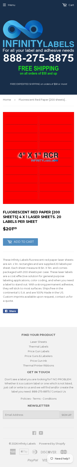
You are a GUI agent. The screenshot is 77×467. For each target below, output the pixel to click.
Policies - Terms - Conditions (38, 398)
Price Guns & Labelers (38, 356)
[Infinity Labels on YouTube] (41, 433)
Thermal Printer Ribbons (38, 365)
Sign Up (66, 414)
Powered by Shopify (52, 443)
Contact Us (59, 391)
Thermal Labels (38, 346)
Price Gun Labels (38, 351)
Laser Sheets (38, 341)
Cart (71, 5)
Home (7, 99)
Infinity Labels (27, 443)
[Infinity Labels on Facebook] (34, 433)
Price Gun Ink (38, 360)
